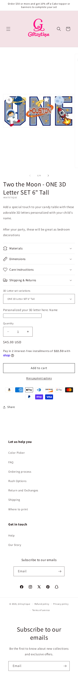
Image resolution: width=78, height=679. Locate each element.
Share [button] (11, 407)
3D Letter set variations (16, 290)
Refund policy (42, 603)
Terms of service (41, 610)
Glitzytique (24, 603)
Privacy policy (61, 603)
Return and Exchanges (23, 490)
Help (11, 535)
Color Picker (16, 453)
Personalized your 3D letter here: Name (30, 310)
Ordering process (19, 471)
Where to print (18, 509)
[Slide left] (30, 175)
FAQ (11, 462)
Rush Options (17, 481)
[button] (8, 28)
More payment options (39, 378)
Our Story (14, 545)
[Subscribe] (59, 571)
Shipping (14, 500)
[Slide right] (48, 175)
